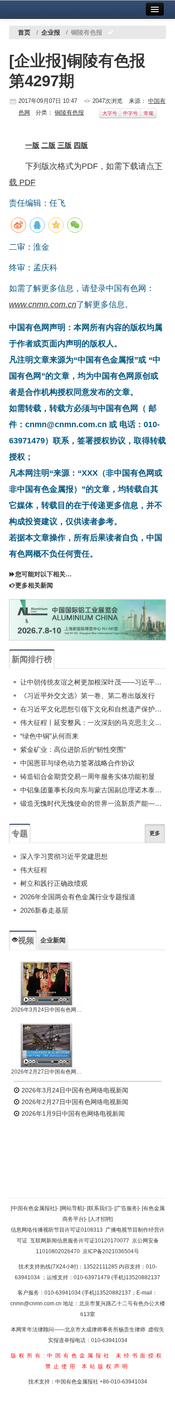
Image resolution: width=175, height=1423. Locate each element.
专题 (20, 833)
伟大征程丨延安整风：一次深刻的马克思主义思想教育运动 (93, 722)
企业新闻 (53, 940)
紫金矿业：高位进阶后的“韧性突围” (73, 749)
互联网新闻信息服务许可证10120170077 (79, 1240)
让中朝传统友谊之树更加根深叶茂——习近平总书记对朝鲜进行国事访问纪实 (93, 682)
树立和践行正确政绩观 (54, 883)
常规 (148, 113)
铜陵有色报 (69, 112)
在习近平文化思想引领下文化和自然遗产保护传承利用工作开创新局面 (93, 709)
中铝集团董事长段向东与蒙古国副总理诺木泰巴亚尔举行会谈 (93, 790)
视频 (26, 940)
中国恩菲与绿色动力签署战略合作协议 (77, 763)
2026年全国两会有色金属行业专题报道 (78, 897)
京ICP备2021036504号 (111, 1251)
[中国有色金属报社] (34, 1208)
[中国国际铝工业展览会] (87, 620)
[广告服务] (126, 1208)
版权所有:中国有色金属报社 (61, 1355)
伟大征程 (33, 870)
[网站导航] (72, 1208)
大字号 (109, 113)
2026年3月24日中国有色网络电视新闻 (46, 1010)
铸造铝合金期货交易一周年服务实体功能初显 (87, 776)
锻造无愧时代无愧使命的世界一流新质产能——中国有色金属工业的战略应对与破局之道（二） (93, 803)
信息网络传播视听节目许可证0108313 (57, 1230)
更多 (154, 833)
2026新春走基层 (44, 910)
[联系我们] (99, 1208)
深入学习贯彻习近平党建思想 (64, 856)
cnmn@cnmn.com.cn (36, 1303)
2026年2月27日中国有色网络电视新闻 (46, 1072)
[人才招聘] (100, 1219)
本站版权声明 (106, 1366)
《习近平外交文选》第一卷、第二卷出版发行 (87, 695)
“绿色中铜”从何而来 (49, 736)
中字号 (130, 113)
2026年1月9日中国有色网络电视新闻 (72, 1113)
